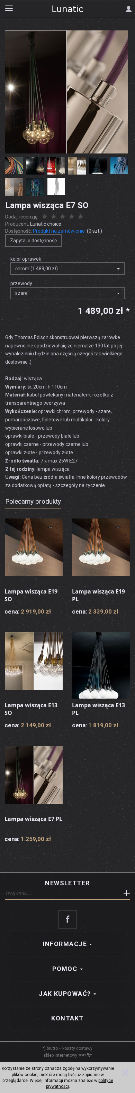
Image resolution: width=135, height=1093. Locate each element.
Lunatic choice (45, 224)
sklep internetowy (60, 1055)
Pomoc (65, 968)
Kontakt (67, 1018)
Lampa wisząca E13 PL (98, 709)
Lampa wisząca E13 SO (30, 709)
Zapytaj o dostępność (33, 240)
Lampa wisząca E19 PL (98, 595)
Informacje (66, 943)
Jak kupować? (66, 993)
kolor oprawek (25, 259)
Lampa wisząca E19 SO (30, 595)
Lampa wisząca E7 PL (33, 819)
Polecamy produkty (33, 501)
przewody (21, 283)
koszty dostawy (77, 1048)
